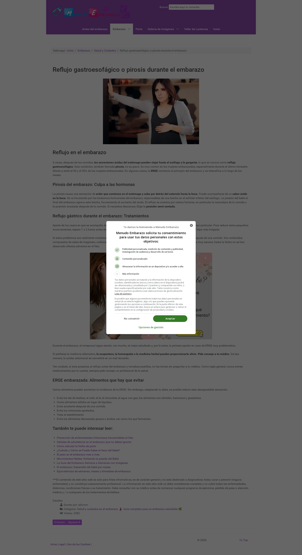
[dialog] (151, 277)
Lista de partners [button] (123, 293)
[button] (151, 273)
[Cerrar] (191, 225)
